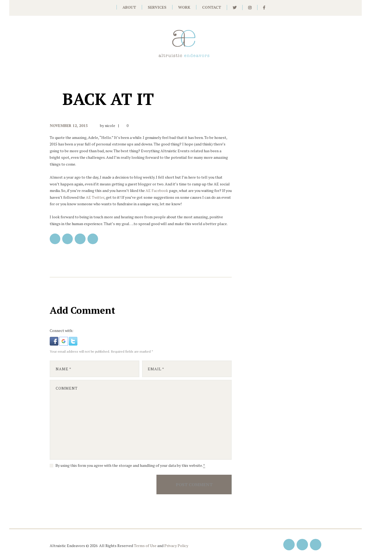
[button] (54, 340)
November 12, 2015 (69, 125)
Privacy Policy (176, 545)
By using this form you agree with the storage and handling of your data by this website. (130, 465)
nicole (110, 125)
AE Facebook (157, 190)
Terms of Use (145, 545)
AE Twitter (95, 197)
